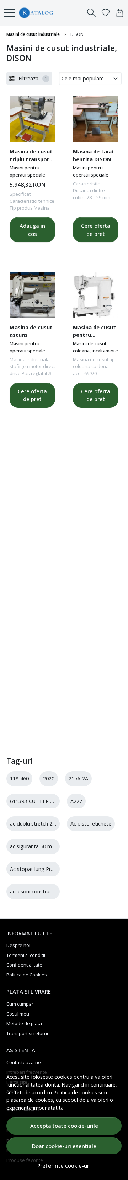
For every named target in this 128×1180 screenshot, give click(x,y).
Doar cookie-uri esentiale (64, 1145)
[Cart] (120, 13)
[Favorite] (105, 13)
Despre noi (18, 945)
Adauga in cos (32, 229)
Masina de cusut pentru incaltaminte (94, 332)
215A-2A (78, 778)
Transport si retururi (28, 1033)
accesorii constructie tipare (41, 891)
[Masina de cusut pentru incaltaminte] (95, 295)
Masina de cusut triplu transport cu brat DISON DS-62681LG (31, 156)
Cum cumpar (19, 1004)
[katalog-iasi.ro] (50, 13)
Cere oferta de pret (95, 229)
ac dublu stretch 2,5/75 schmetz (47, 823)
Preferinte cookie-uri (64, 1165)
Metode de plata (24, 1023)
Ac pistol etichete (90, 823)
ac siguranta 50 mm (33, 846)
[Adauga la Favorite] (45, 132)
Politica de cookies (75, 1092)
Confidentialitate (24, 965)
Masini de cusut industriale (33, 34)
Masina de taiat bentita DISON (93, 155)
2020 (48, 778)
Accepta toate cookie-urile (64, 1125)
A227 (76, 801)
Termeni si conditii (25, 955)
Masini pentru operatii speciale (27, 171)
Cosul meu (17, 1014)
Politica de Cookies (26, 974)
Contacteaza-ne (23, 1062)
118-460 (19, 778)
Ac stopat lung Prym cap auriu (45, 869)
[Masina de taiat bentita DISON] (95, 119)
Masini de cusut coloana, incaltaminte (95, 347)
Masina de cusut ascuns (31, 331)
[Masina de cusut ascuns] (32, 295)
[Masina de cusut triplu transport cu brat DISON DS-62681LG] (32, 119)
